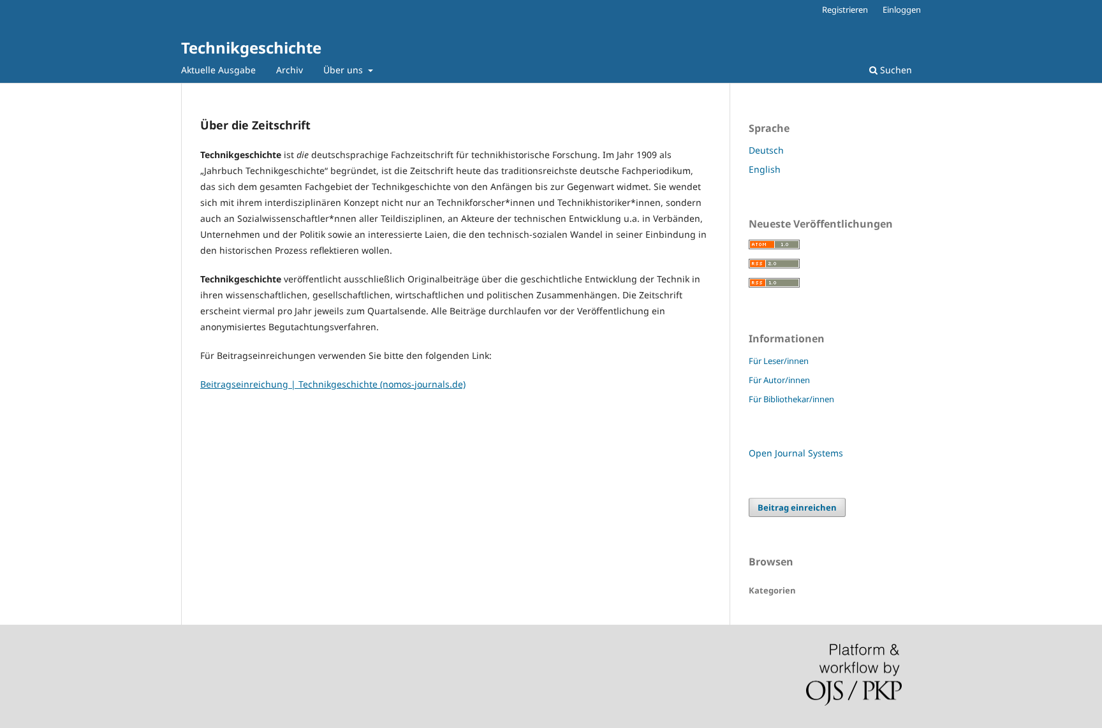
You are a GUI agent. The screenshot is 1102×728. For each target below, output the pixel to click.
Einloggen (902, 9)
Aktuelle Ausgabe (218, 70)
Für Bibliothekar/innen (791, 399)
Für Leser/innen (779, 361)
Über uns (344, 70)
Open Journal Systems (796, 453)
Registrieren (845, 9)
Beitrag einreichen (797, 507)
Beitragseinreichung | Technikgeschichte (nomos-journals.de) (333, 384)
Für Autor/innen (779, 380)
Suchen (895, 70)
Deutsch (766, 150)
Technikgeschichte (251, 47)
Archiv (289, 70)
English (765, 169)
